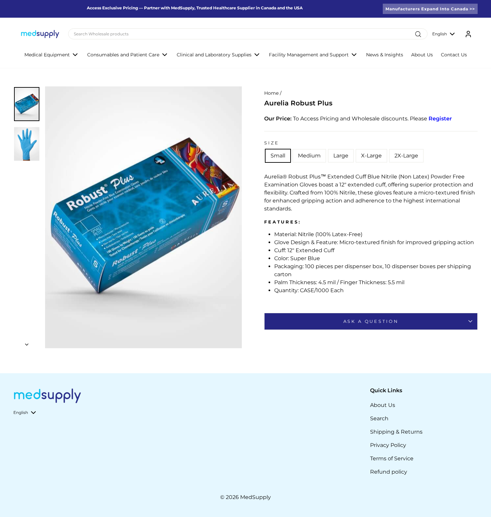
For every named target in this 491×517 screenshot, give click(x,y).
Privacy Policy (388, 445)
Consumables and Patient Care (123, 55)
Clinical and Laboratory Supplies (214, 55)
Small (278, 155)
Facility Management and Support (309, 55)
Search (379, 418)
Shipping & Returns (396, 432)
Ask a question (371, 321)
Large (340, 155)
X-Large (371, 155)
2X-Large (406, 155)
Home (271, 93)
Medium (309, 155)
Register (440, 118)
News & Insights (384, 55)
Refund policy (388, 472)
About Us (422, 55)
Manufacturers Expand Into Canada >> (430, 8)
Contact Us (454, 55)
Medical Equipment (47, 55)
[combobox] (248, 33)
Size (271, 142)
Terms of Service (392, 458)
